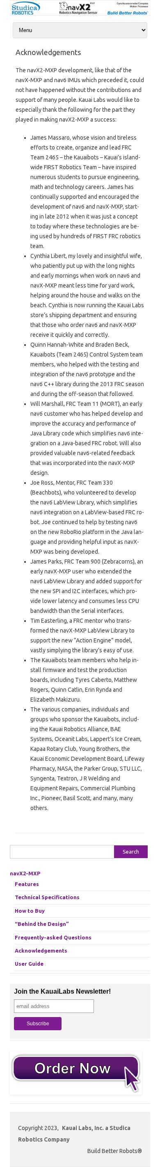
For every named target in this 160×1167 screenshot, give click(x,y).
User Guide (29, 964)
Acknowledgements (41, 950)
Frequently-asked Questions (53, 937)
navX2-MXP (25, 873)
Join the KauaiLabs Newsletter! (62, 991)
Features (27, 884)
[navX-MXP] (80, 13)
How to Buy (30, 911)
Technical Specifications (47, 897)
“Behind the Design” (42, 924)
